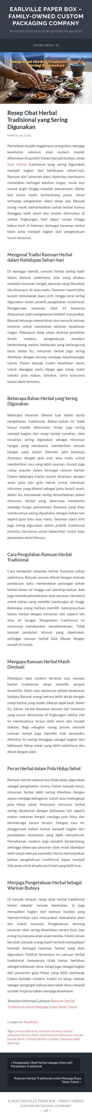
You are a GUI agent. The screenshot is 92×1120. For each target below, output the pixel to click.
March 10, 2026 (19, 135)
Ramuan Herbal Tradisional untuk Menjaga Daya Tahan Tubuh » (47, 1080)
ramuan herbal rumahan (42, 1039)
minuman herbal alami (22, 1035)
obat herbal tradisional (55, 1035)
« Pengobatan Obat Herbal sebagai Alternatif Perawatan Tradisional (42, 1064)
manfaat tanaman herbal (55, 1031)
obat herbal (17, 164)
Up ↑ (48, 1111)
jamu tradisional (26, 1031)
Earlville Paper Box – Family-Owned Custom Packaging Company (46, 16)
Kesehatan (31, 1022)
